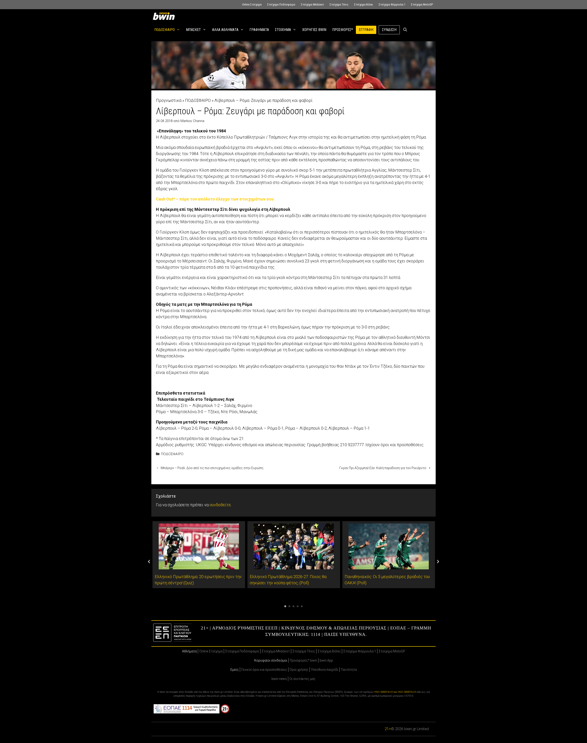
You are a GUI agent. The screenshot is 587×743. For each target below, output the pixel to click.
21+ (388, 729)
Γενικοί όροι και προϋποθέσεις (264, 669)
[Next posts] (438, 561)
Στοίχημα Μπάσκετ (312, 4)
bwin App (326, 660)
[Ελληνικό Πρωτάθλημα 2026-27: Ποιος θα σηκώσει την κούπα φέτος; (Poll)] (294, 566)
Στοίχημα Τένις (339, 4)
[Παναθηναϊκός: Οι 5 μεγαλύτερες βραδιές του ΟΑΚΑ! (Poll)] (389, 566)
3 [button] (293, 606)
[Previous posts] (149, 561)
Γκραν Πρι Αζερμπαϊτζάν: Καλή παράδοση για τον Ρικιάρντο (382, 468)
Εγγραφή (366, 30)
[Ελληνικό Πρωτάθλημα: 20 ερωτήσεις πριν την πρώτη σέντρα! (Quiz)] (199, 566)
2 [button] (289, 606)
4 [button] (298, 606)
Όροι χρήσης (299, 669)
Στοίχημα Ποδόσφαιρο (281, 4)
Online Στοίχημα (252, 4)
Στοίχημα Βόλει (363, 4)
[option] (198, 554)
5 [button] (302, 606)
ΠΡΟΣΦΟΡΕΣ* (342, 30)
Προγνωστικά (168, 100)
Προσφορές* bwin (303, 660)
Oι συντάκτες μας (302, 679)
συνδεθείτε (220, 504)
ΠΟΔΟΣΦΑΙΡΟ (164, 30)
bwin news (279, 679)
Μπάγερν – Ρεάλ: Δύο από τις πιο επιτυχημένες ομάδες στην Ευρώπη (212, 468)
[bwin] (164, 16)
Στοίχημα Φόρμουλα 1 (392, 4)
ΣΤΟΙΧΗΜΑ (283, 30)
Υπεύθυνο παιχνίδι (324, 669)
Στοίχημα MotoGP (422, 4)
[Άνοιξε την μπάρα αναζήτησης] (405, 30)
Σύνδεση (389, 30)
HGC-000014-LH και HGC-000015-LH (395, 691)
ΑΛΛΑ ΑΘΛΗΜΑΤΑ (225, 30)
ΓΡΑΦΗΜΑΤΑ (259, 30)
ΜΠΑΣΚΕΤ (193, 30)
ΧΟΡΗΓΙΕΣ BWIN (314, 30)
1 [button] (285, 606)
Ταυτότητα (349, 669)
